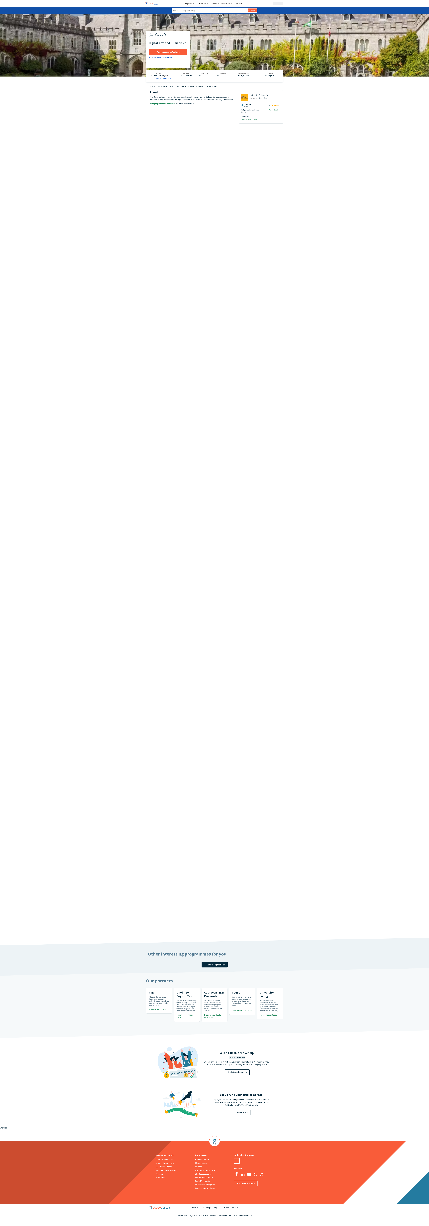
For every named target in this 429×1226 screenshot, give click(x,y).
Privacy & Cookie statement (221, 1208)
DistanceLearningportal (205, 1170)
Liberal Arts (199, 481)
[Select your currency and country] (237, 1161)
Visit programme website (161, 103)
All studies (153, 86)
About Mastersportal (165, 1163)
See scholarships (204, 888)
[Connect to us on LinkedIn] (242, 1174)
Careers (159, 1174)
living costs (203, 795)
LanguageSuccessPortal (205, 1188)
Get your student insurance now (211, 707)
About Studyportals (164, 1159)
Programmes (189, 4)
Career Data (182, 151)
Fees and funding (179, 162)
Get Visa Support (258, 847)
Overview (183, 141)
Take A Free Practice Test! (254, 344)
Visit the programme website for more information (233, 194)
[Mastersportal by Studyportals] (152, 3)
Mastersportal (201, 1163)
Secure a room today (268, 1015)
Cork (260, 98)
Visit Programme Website (168, 52)
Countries (213, 4)
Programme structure (177, 146)
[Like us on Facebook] (236, 1174)
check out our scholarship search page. (238, 931)
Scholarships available (162, 78)
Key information (180, 135)
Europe (171, 86)
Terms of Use (194, 1208)
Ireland (178, 86)
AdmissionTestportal (204, 1177)
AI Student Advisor (164, 1167)
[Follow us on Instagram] (261, 1174)
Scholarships (225, 4)
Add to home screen (246, 1183)
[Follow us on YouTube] (249, 1174)
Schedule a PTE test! (257, 370)
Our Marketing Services (166, 1170)
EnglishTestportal (202, 1181)
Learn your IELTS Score (256, 410)
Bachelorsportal (202, 1159)
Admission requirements (176, 157)
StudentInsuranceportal (205, 1184)
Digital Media (162, 86)
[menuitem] (190, 3)
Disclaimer (235, 1208)
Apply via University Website (160, 57)
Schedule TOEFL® (258, 358)
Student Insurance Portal (214, 723)
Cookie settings (205, 1208)
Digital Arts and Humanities (167, 43)
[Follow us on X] (255, 1174)
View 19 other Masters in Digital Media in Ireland (214, 489)
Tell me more (242, 1112)
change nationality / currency (207, 747)
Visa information (180, 173)
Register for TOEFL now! (242, 1010)
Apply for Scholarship (237, 1072)
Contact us (160, 1177)
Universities (202, 4)
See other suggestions (214, 965)
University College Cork (156, 40)
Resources (238, 4)
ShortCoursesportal (203, 1174)
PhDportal (199, 1167)
